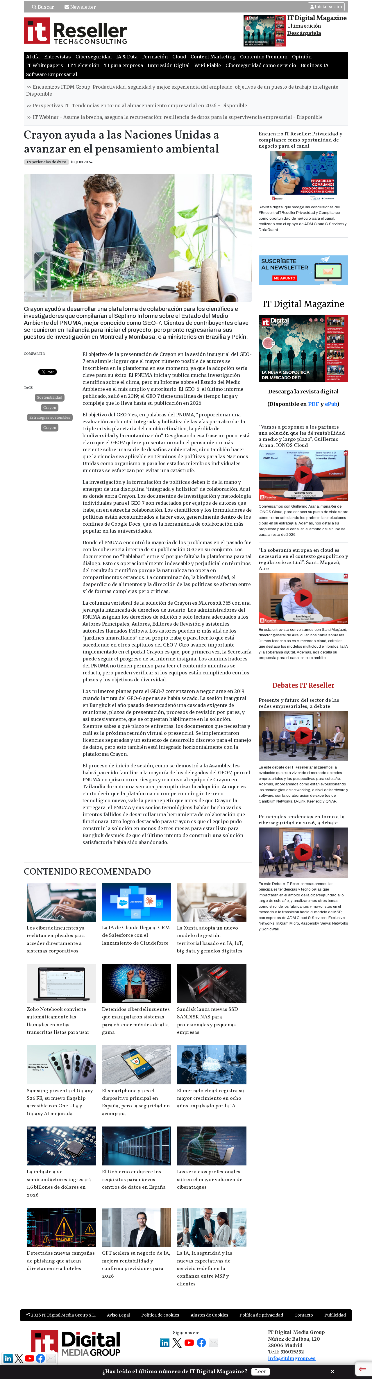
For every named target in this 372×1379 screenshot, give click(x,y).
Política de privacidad (261, 1315)
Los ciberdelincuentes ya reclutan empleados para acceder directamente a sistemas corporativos (56, 940)
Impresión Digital (169, 65)
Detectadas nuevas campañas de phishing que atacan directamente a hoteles (61, 1261)
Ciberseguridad (94, 57)
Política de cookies (160, 1315)
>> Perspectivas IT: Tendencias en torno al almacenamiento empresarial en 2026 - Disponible (136, 105)
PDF (313, 404)
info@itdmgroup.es (292, 1358)
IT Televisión (83, 65)
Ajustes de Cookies (209, 1315)
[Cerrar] (332, 1371)
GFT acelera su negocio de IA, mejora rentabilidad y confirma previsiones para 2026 (136, 1265)
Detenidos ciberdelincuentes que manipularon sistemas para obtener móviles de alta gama (136, 1021)
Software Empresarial (51, 74)
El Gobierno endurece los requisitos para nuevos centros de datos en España (134, 1179)
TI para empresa (123, 65)
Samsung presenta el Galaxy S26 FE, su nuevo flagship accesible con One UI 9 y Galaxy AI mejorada (60, 1102)
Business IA (314, 65)
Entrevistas (57, 57)
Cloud (179, 57)
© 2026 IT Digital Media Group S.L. (61, 1315)
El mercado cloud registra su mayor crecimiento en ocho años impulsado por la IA (210, 1098)
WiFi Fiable (207, 65)
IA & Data (126, 57)
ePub (331, 404)
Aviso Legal (118, 1315)
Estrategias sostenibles (49, 417)
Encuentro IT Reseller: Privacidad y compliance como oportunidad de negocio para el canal (300, 140)
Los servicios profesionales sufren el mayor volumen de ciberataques (209, 1179)
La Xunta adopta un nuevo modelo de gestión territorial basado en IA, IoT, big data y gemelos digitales (210, 940)
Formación (155, 57)
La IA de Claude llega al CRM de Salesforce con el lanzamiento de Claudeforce (136, 935)
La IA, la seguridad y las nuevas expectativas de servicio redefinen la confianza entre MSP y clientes (204, 1269)
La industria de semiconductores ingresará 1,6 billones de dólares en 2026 (59, 1183)
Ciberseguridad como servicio (261, 65)
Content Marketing (213, 57)
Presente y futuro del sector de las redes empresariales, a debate (299, 703)
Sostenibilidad (49, 397)
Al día (33, 57)
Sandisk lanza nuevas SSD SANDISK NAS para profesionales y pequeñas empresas (207, 1021)
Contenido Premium (263, 57)
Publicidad (335, 1315)
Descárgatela (304, 33)
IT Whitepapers (44, 65)
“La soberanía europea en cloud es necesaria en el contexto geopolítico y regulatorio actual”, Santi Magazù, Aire (303, 559)
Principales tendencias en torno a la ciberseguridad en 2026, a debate (302, 820)
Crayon (49, 407)
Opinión (302, 57)
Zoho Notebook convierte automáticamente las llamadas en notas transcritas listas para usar (58, 1021)
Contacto (303, 1315)
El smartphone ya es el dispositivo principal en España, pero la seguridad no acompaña (136, 1102)
